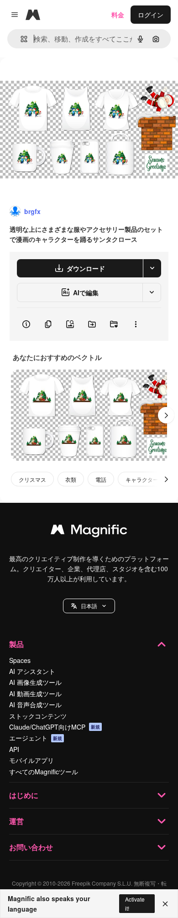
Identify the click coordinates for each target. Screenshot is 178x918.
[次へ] (166, 415)
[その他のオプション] (135, 324)
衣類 (70, 479)
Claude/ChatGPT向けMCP (54, 726)
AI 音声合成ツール (35, 704)
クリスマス (32, 479)
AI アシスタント (32, 671)
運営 (16, 821)
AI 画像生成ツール (35, 682)
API (14, 749)
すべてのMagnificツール (43, 771)
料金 (117, 14)
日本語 (89, 606)
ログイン (150, 14)
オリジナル (63, 78)
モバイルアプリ (31, 760)
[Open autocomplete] (20, 39)
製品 (16, 644)
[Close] (165, 903)
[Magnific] (89, 531)
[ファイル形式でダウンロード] (152, 268)
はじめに (23, 795)
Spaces (20, 660)
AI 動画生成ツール (35, 693)
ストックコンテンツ (38, 715)
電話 (100, 479)
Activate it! (135, 903)
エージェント (35, 737)
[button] (89, 606)
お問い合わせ (31, 847)
